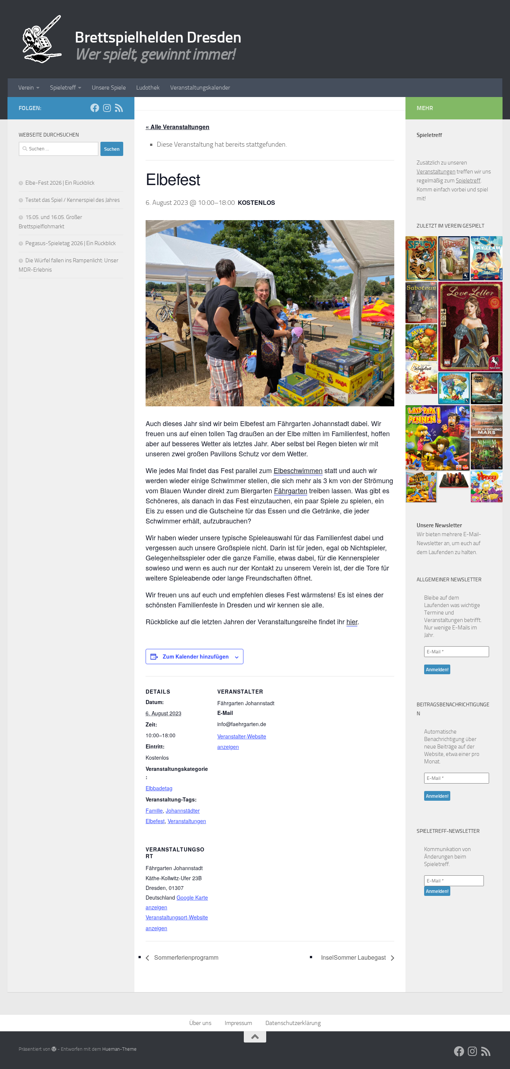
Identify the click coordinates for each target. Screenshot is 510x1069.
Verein (26, 87)
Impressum (238, 1022)
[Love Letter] (470, 327)
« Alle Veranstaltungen (177, 126)
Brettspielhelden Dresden (158, 37)
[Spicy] (421, 258)
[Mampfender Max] (421, 342)
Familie (154, 810)
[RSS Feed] (118, 107)
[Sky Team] (487, 258)
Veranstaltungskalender (200, 87)
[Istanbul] (454, 258)
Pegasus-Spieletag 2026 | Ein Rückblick (70, 243)
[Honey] (487, 486)
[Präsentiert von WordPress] (54, 1049)
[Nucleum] (487, 454)
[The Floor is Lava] (421, 487)
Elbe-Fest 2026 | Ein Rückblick (59, 182)
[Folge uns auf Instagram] (106, 107)
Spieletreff (63, 87)
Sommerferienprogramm (185, 957)
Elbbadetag (159, 788)
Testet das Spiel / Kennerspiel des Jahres (72, 200)
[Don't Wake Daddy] (437, 438)
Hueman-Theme (119, 1049)
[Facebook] (94, 107)
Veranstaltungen (187, 821)
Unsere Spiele (109, 87)
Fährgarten (290, 490)
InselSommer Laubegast (354, 957)
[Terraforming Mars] (487, 421)
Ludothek (148, 87)
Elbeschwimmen (298, 470)
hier (351, 621)
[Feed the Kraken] (487, 388)
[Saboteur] (421, 302)
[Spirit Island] (454, 388)
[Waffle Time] (421, 378)
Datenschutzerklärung (293, 1022)
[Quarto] (454, 480)
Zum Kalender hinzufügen (196, 656)
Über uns (200, 1022)
